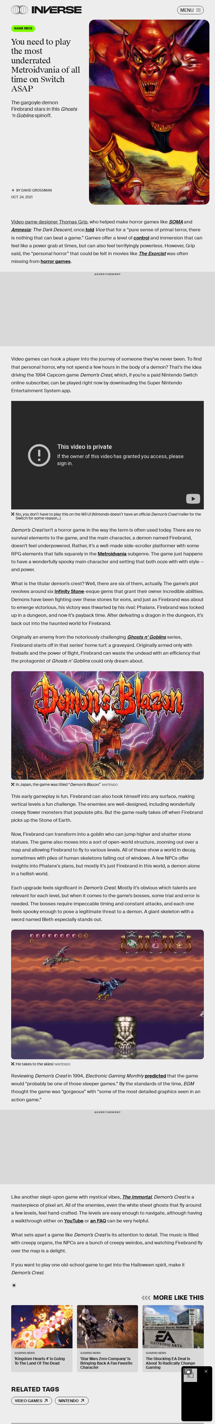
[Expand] (187, 1371)
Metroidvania (112, 554)
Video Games (28, 1400)
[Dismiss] (206, 1371)
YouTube (73, 1221)
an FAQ (98, 1221)
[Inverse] (57, 9)
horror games (56, 261)
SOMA (176, 222)
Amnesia (21, 230)
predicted (155, 1076)
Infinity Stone (69, 591)
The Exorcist (152, 254)
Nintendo (69, 1400)
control (141, 238)
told (89, 230)
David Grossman (36, 190)
